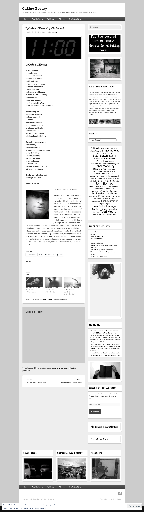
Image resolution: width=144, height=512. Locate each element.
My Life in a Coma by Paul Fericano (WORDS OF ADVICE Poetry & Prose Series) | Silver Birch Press (104, 333)
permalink (64, 299)
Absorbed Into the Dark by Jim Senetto (71, 289)
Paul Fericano (97, 198)
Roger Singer (104, 203)
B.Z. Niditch (100, 155)
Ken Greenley (100, 188)
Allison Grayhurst (96, 151)
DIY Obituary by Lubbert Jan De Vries (101, 250)
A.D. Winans (97, 148)
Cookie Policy (42, 508)
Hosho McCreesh (112, 176)
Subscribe (95, 411)
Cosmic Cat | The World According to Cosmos (104, 340)
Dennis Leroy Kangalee (110, 163)
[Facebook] (120, 493)
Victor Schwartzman (109, 214)
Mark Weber (98, 193)
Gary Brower (98, 171)
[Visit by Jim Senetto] (53, 282)
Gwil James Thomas (96, 176)
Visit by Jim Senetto (51, 288)
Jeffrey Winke (104, 181)
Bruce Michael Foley (104, 158)
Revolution (93, 241)
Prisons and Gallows (96, 243)
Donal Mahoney (104, 166)
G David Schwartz (110, 171)
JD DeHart (94, 181)
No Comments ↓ (52, 32)
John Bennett (104, 183)
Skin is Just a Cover (96, 239)
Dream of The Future (96, 236)
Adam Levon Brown (111, 148)
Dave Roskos (109, 161)
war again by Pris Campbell (98, 256)
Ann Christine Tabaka (104, 153)
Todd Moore (51, 19)
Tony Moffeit (96, 214)
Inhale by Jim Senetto (33, 288)
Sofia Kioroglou (109, 209)
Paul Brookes (115, 196)
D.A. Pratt (99, 161)
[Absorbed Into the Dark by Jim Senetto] (72, 282)
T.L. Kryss (96, 212)
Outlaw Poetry (34, 9)
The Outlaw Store (75, 19)
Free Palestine (94, 232)
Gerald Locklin (100, 174)
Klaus (43, 32)
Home (26, 19)
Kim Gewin (110, 188)
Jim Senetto (43, 299)
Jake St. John (96, 178)
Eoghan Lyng (111, 169)
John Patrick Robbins (111, 186)
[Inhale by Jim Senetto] (34, 282)
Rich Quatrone (109, 201)
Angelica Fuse (111, 150)
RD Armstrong (95, 201)
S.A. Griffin (96, 209)
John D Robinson (96, 186)
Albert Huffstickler (38, 19)
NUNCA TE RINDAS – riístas (99, 348)
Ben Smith (112, 156)
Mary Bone (111, 193)
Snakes (92, 234)
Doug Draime (99, 169)
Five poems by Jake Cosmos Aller (101, 342)
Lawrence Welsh (98, 191)
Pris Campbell (109, 198)
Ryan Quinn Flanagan (104, 206)
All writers (62, 19)
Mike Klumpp (93, 196)
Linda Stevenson (111, 191)
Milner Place (104, 196)
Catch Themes (117, 499)
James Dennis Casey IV (111, 179)
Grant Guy (111, 174)
